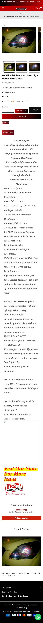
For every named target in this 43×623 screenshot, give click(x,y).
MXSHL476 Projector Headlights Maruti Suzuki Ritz (21, 573)
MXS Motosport (16, 611)
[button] (4, 8)
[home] (16, 620)
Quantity (5, 107)
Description (8, 132)
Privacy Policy (21, 608)
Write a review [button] (21, 518)
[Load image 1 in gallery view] (9, 67)
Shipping (6, 88)
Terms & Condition (12, 605)
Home (20, 14)
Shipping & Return (29, 605)
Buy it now (21, 116)
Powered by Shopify (31, 611)
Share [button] (6, 123)
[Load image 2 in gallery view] (21, 67)
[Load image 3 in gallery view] (34, 67)
